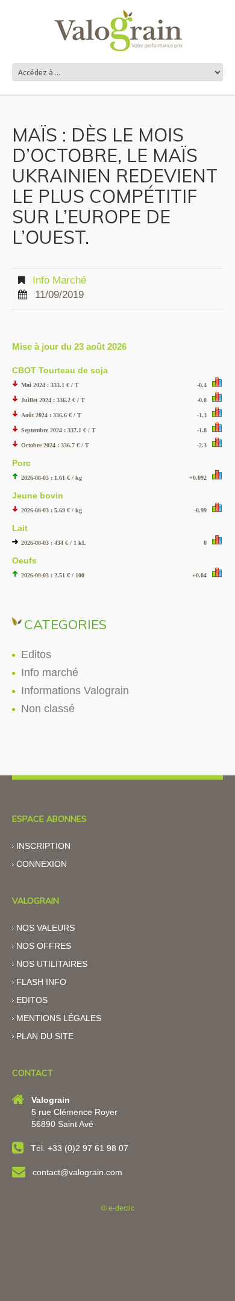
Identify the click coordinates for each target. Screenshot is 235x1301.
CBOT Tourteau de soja (60, 370)
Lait (20, 528)
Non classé (48, 709)
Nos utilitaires (51, 964)
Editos (36, 654)
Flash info (41, 982)
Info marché (59, 280)
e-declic (121, 1208)
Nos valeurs (45, 928)
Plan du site (45, 1036)
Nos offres (43, 946)
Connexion (41, 864)
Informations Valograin (75, 691)
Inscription (43, 846)
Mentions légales (58, 1018)
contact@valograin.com (77, 1172)
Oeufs (24, 560)
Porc (21, 463)
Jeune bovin (37, 495)
